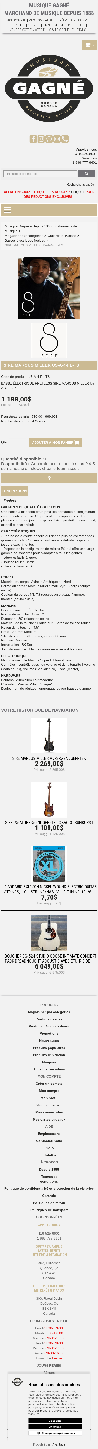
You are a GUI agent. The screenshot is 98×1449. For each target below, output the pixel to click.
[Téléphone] (65, 139)
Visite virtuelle (61, 30)
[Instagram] (41, 139)
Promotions (49, 1033)
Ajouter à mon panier (53, 442)
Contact (18, 25)
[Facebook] (33, 139)
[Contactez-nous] (57, 139)
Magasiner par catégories (24, 236)
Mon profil (49, 1098)
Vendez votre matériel (28, 30)
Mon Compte (16, 20)
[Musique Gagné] (49, 88)
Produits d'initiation (49, 1055)
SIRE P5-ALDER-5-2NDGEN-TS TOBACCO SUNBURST (49, 822)
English (82, 30)
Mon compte (49, 1091)
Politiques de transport (49, 1210)
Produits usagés (49, 1019)
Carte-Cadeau (54, 25)
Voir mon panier (49, 1105)
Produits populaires (49, 1048)
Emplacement (49, 1134)
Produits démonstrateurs (49, 1026)
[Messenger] (49, 139)
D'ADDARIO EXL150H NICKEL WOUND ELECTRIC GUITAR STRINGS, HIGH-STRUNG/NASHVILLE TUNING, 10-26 (50, 889)
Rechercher (86, 173)
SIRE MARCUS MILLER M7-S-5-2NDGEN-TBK (49, 758)
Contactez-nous (49, 1141)
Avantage (58, 1444)
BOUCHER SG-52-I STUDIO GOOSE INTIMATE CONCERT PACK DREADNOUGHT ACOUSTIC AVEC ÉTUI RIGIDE (50, 959)
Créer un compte (49, 1083)
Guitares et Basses (62, 236)
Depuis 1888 (49, 1169)
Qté (4, 442)
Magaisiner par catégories (49, 1012)
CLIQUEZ (78, 192)
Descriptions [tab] (14, 491)
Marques (49, 1062)
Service (34, 25)
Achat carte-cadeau (49, 1069)
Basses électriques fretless (25, 240)
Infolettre (76, 25)
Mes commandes (42, 20)
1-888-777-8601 (84, 162)
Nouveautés (49, 1040)
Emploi (49, 1148)
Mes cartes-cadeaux (49, 1119)
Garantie (49, 1196)
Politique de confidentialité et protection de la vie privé (49, 1188)
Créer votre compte (73, 20)
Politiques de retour (49, 1203)
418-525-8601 (86, 154)
